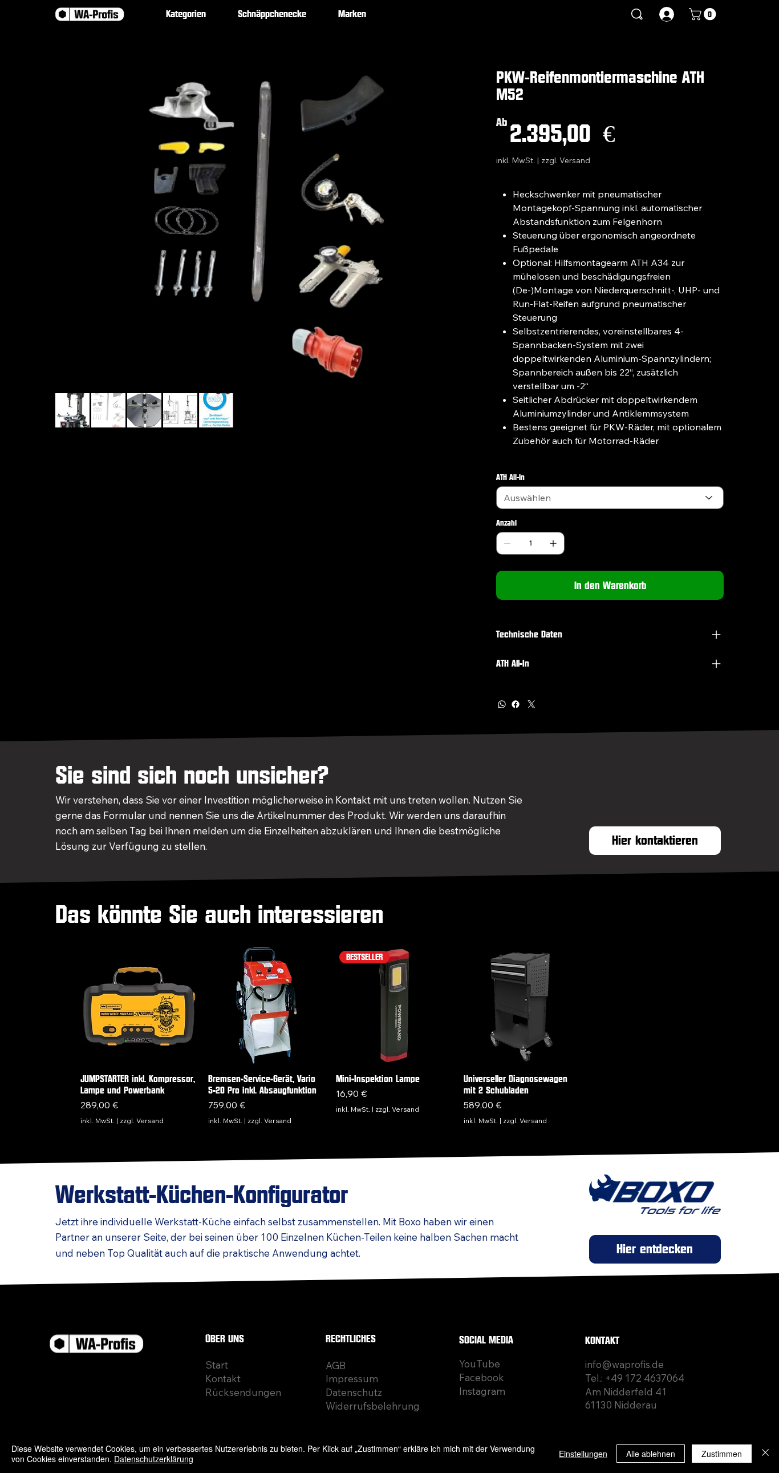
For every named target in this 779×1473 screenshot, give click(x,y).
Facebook (481, 1377)
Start (216, 1365)
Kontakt (223, 1379)
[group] (394, 1037)
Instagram (482, 1391)
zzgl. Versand (142, 1120)
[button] (194, 14)
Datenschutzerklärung (153, 1458)
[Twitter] (531, 704)
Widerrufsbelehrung (373, 1406)
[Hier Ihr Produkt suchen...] (638, 14)
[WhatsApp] (502, 704)
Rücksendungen (243, 1392)
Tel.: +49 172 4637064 (634, 1378)
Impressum (352, 1379)
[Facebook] (515, 704)
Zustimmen (721, 1453)
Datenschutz (354, 1392)
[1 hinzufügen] (553, 543)
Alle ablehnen (650, 1453)
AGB (336, 1365)
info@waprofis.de (624, 1364)
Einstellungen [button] (583, 1453)
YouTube (479, 1364)
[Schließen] (765, 1453)
